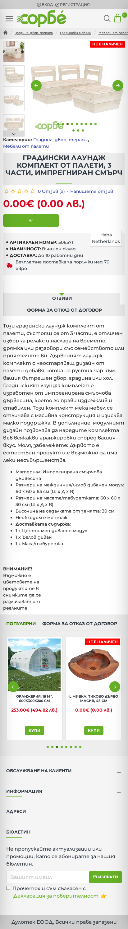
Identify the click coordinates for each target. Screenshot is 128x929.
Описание (61, 287)
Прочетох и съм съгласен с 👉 (59, 892)
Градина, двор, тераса (34, 33)
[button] (36, 85)
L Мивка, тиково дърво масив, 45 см (93, 698)
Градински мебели (75, 33)
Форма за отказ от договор (64, 310)
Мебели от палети (26, 146)
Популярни (21, 623)
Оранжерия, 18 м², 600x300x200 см (34, 698)
